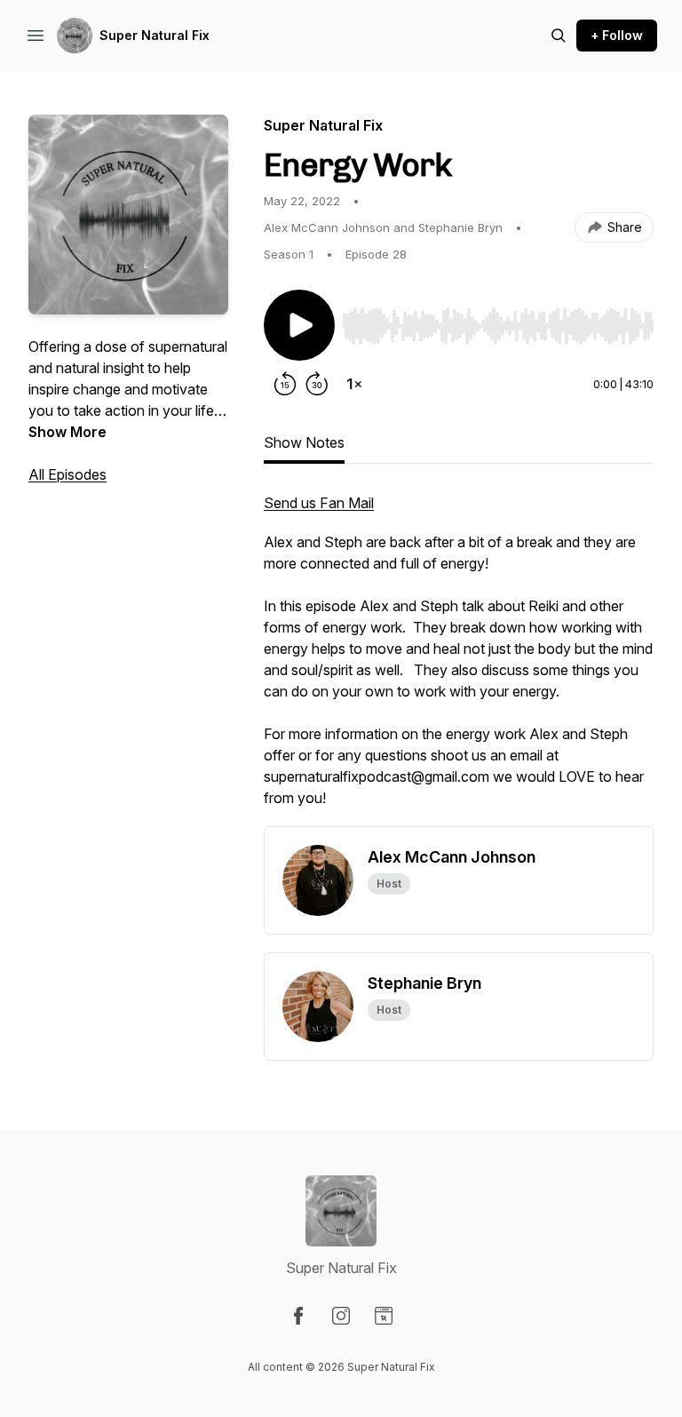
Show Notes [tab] (304, 442)
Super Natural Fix (154, 35)
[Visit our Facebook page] (298, 1316)
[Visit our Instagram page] (341, 1316)
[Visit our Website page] (384, 1316)
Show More (67, 432)
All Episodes (67, 474)
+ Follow (617, 35)
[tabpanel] (459, 659)
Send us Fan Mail (319, 503)
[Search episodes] (558, 35)
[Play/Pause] (299, 325)
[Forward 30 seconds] (317, 383)
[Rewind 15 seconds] (285, 383)
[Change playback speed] (354, 383)
